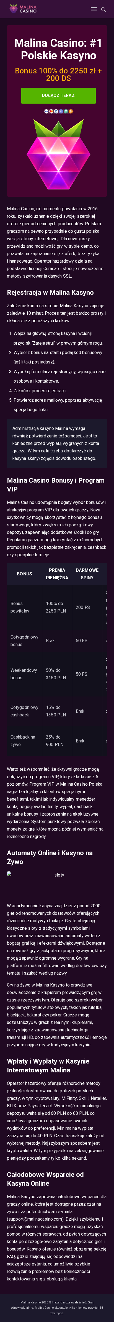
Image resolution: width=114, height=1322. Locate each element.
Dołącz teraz (58, 95)
